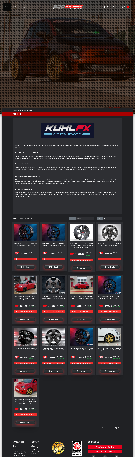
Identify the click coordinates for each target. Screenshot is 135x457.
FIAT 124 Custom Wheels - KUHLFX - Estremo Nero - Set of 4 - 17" (25, 245)
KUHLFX (31, 110)
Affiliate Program (18, 454)
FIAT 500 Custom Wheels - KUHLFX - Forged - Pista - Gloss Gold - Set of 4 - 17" (109, 350)
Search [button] (116, 7)
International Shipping (19, 452)
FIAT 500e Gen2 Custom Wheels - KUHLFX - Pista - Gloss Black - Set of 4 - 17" (25, 298)
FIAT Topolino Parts (19, 456)
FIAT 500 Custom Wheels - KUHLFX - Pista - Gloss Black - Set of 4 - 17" (25, 349)
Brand (26, 110)
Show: (100, 218)
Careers (33, 454)
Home (14, 446)
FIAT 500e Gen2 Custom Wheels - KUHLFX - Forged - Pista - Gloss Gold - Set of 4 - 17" (25, 401)
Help (107, 7)
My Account (35, 452)
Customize (28, 7)
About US (34, 446)
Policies (33, 450)
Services (17, 7)
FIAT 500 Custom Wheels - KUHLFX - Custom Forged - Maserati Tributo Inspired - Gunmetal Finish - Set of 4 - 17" (81, 246)
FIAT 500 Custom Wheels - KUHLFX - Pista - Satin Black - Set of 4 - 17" (53, 349)
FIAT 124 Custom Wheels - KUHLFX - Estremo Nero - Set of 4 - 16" (109, 297)
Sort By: (72, 218)
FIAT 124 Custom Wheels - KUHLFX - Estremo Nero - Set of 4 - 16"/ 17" (81, 349)
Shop (8, 7)
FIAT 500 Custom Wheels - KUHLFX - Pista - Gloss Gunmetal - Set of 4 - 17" (109, 245)
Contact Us (34, 448)
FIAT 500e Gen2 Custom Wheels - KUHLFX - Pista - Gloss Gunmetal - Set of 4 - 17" (53, 298)
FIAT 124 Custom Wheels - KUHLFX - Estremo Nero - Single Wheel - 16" (53, 245)
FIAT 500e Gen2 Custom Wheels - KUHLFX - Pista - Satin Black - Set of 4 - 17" (82, 298)
